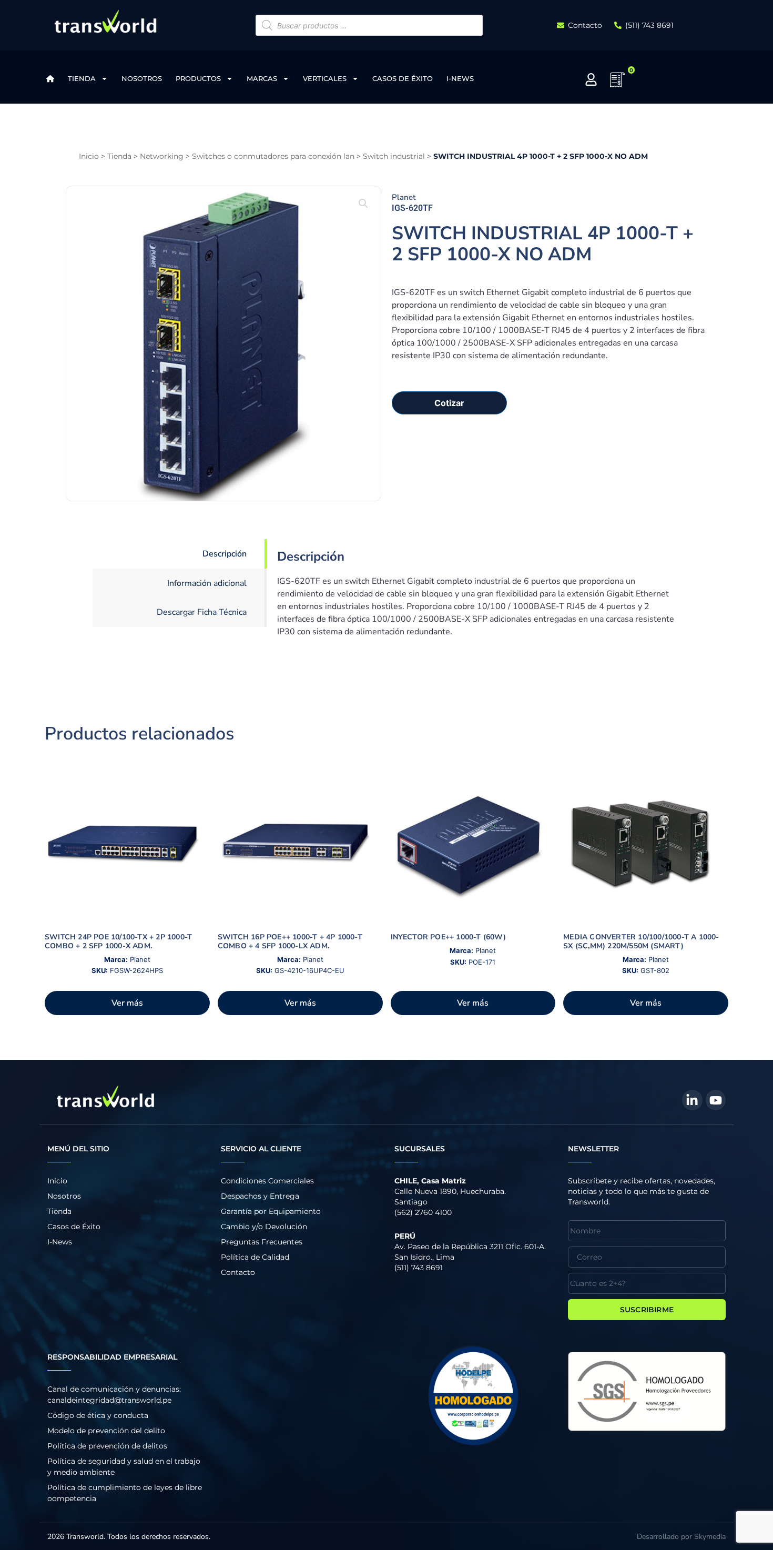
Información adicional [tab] (207, 583)
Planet (403, 197)
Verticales (325, 78)
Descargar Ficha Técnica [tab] (202, 612)
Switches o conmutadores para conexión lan (273, 156)
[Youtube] (716, 1100)
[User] (591, 79)
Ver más (127, 1003)
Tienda (82, 78)
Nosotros (141, 78)
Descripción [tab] (224, 554)
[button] (363, 203)
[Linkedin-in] (692, 1100)
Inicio (89, 156)
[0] (617, 83)
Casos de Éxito (402, 78)
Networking (162, 156)
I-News (460, 78)
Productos (198, 78)
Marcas (262, 78)
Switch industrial (394, 156)
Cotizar (449, 403)
